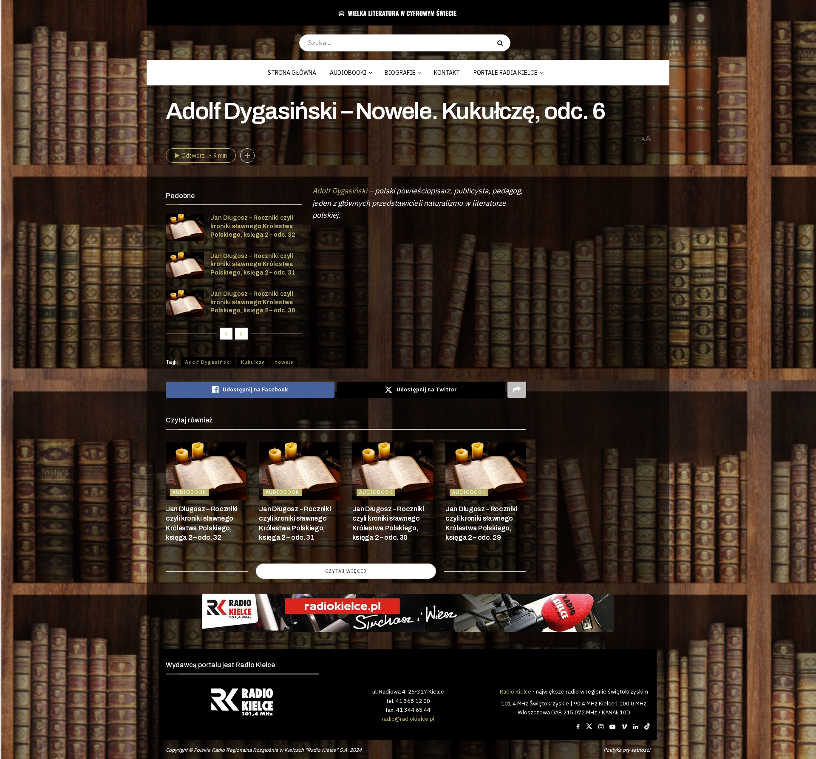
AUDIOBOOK (189, 492)
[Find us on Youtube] (612, 726)
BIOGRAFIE (400, 72)
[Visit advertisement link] (408, 613)
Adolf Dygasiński (339, 190)
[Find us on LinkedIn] (635, 726)
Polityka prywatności (627, 750)
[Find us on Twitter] (589, 726)
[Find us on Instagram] (601, 726)
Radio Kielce (515, 691)
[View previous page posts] (226, 334)
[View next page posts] (241, 334)
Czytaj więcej (345, 571)
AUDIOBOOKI (348, 72)
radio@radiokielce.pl (408, 718)
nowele (284, 362)
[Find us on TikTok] (647, 726)
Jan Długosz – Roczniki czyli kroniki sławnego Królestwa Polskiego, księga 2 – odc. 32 (252, 226)
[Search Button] (501, 42)
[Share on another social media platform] (516, 390)
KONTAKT (447, 72)
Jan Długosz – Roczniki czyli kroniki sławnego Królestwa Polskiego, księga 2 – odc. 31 (252, 264)
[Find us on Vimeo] (624, 726)
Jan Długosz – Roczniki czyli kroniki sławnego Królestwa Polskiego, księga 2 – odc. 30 (252, 302)
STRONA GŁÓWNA (292, 72)
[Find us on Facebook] (578, 726)
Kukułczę (253, 362)
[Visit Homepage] (405, 12)
